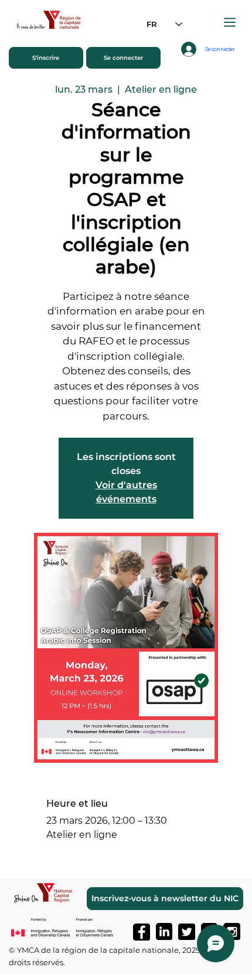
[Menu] (230, 22)
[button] (46, 57)
